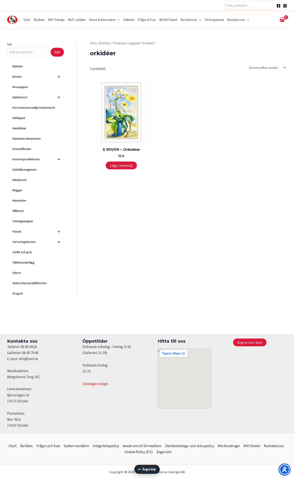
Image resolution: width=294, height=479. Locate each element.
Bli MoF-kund (168, 20)
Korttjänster (188, 20)
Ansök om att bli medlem (142, 446)
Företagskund (214, 20)
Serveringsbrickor (36, 241)
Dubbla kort (36, 97)
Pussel (36, 231)
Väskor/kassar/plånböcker (29, 283)
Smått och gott (22, 252)
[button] (118, 20)
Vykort (16, 273)
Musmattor (19, 200)
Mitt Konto (251, 446)
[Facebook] (278, 6)
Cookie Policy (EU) (138, 452)
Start (26, 20)
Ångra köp (147, 469)
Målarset (18, 211)
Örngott (17, 293)
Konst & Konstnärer (102, 20)
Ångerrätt (164, 452)
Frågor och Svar (48, 446)
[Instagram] (285, 6)
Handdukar (19, 128)
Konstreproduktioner (36, 159)
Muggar (17, 190)
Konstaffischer (21, 149)
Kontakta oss (236, 20)
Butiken (39, 20)
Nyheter (17, 66)
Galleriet (129, 20)
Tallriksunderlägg (23, 262)
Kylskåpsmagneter (24, 169)
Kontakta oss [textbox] (22, 341)
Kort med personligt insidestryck (33, 107)
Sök (9, 44)
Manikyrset (19, 180)
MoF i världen (77, 20)
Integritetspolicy (106, 446)
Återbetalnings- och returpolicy (189, 446)
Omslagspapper (22, 221)
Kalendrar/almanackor (26, 138)
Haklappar (18, 118)
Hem (93, 43)
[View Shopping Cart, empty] (282, 19)
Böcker (36, 76)
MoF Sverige (56, 20)
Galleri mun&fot (76, 446)
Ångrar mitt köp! (249, 342)
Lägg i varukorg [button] (121, 165)
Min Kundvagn (229, 446)
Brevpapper (20, 87)
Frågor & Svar (147, 20)
